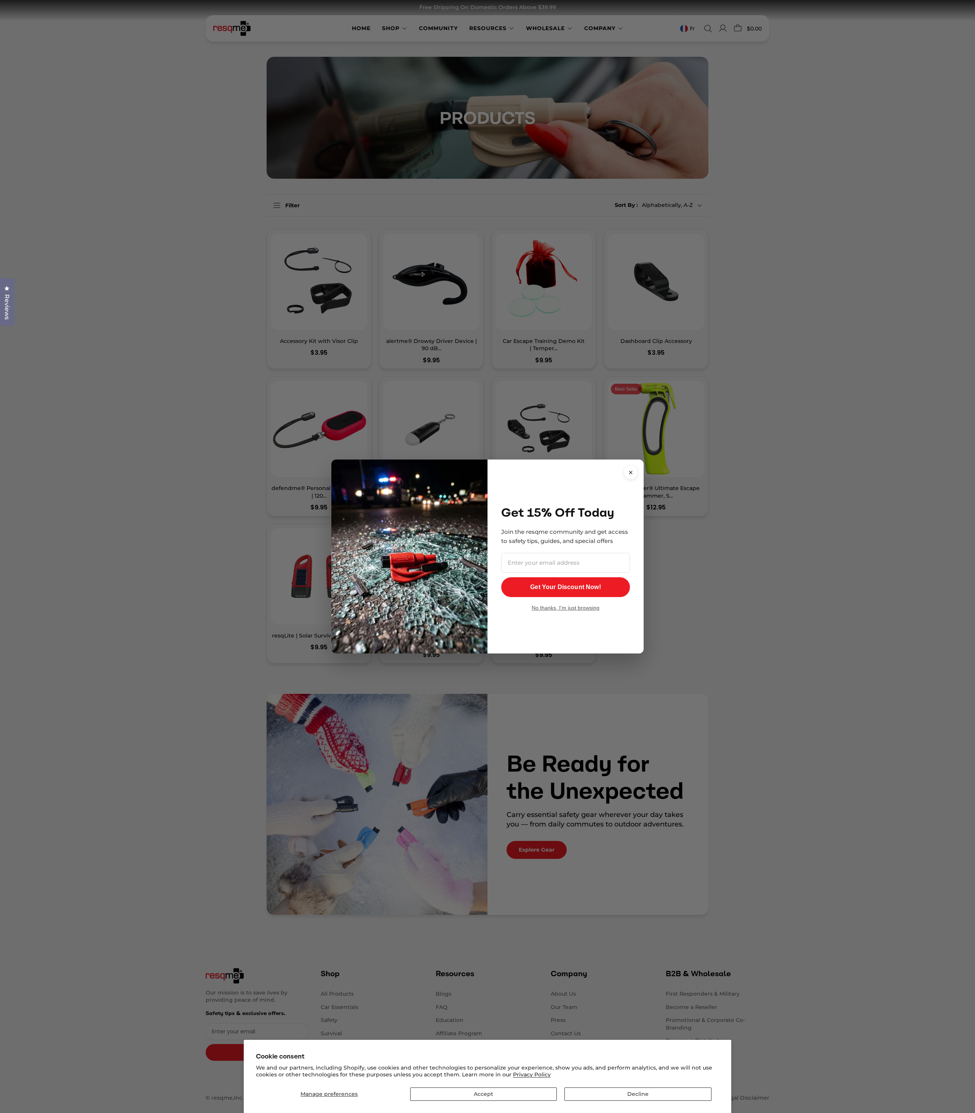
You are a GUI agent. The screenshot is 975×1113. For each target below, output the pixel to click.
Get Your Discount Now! (565, 587)
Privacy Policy (532, 1074)
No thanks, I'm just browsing (565, 608)
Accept (483, 1094)
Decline (638, 1094)
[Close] (631, 472)
